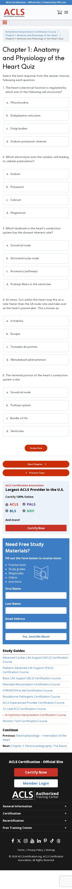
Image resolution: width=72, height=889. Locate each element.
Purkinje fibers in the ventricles (28, 284)
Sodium (13, 174)
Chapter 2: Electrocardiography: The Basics (39, 746)
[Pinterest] (45, 840)
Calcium (13, 200)
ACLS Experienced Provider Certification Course (33, 703)
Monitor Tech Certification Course (25, 721)
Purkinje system (18, 405)
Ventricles (15, 431)
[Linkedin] (39, 840)
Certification (12, 813)
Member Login (36, 783)
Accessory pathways (22, 271)
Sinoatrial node (18, 245)
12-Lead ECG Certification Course (24, 709)
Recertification (13, 821)
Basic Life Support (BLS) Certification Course (32, 678)
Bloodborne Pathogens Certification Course (31, 696)
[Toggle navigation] (66, 12)
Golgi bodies (16, 128)
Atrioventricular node (22, 258)
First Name (13, 589)
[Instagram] (26, 840)
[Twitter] (19, 840)
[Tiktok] (52, 840)
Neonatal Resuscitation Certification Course (31, 684)
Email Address (15, 619)
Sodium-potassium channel (26, 141)
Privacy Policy (35, 850)
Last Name (13, 604)
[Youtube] (32, 840)
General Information (17, 806)
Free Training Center (17, 828)
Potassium (15, 187)
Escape (13, 334)
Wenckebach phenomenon (26, 360)
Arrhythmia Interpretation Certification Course (35, 715)
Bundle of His (17, 418)
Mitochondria (17, 102)
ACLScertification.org (30, 856)
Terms (21, 850)
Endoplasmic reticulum (23, 115)
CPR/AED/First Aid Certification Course (28, 690)
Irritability (14, 321)
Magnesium (16, 213)
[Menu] (5, 22)
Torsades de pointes (21, 347)
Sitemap (50, 850)
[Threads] (59, 840)
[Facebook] (13, 840)
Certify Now (36, 528)
